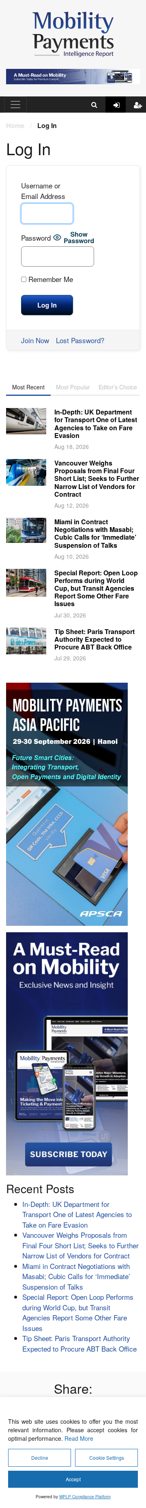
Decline (39, 1457)
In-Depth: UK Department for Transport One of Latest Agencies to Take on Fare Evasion (95, 423)
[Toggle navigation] (15, 104)
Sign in (120, 111)
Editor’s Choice (118, 387)
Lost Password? (80, 340)
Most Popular (73, 387)
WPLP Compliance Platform (85, 1496)
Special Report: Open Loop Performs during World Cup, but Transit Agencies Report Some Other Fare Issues (96, 588)
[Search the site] (94, 104)
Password (36, 238)
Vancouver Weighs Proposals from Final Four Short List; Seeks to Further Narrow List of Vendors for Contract (96, 478)
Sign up (140, 111)
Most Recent (28, 387)
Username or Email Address (43, 190)
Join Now (35, 340)
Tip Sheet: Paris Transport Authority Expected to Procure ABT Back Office (94, 639)
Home (15, 125)
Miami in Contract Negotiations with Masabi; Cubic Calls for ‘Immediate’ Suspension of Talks (95, 533)
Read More (78, 1438)
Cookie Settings (106, 1457)
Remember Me (49, 279)
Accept (73, 1479)
